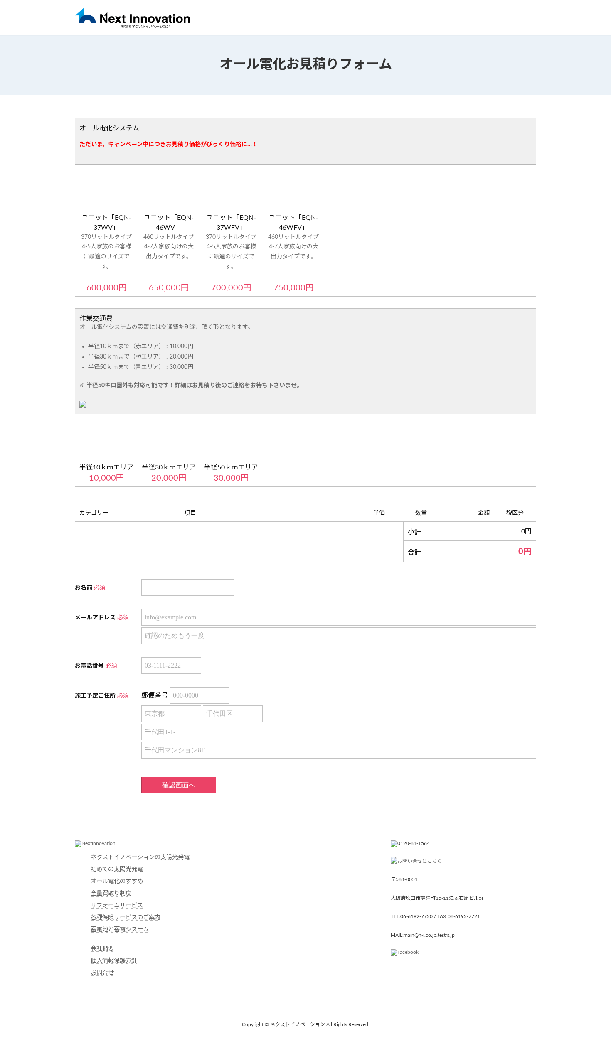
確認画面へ (178, 784)
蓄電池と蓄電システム (120, 929)
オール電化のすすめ (117, 881)
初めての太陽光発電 (117, 869)
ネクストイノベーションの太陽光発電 (140, 857)
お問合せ (102, 973)
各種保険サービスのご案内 (125, 917)
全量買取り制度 (111, 893)
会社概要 (102, 949)
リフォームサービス (117, 905)
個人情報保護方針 (114, 961)
